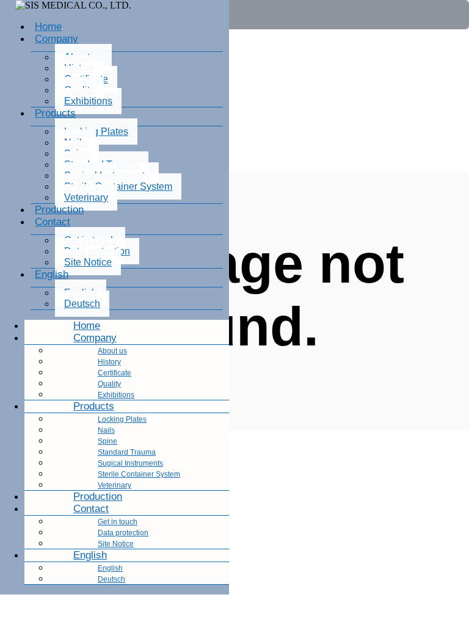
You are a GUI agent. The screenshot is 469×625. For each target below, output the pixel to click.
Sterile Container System (118, 186)
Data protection (123, 533)
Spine (107, 441)
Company (56, 39)
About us (112, 351)
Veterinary (86, 197)
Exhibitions (88, 101)
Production (59, 209)
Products (55, 113)
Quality (109, 384)
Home (48, 26)
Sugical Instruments (130, 463)
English (51, 274)
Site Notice (88, 262)
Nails (106, 430)
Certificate (114, 373)
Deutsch (82, 303)
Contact (52, 222)
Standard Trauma (127, 452)
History (109, 362)
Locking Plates (96, 131)
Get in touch (117, 522)
